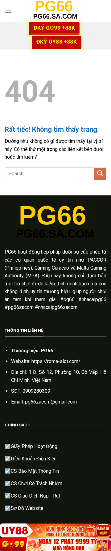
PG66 (11, 252)
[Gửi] (100, 174)
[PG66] (55, 11)
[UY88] (55, 530)
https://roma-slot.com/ (55, 361)
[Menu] (8, 10)
